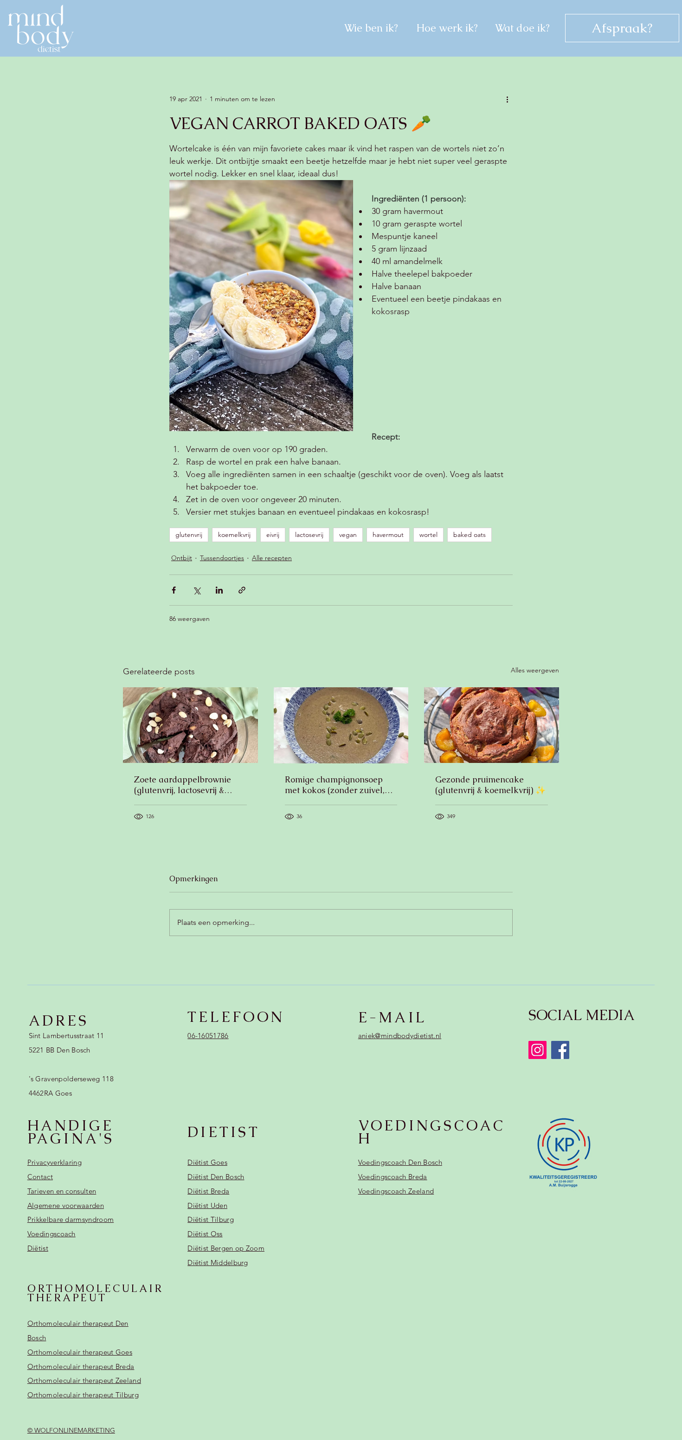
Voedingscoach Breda (392, 1176)
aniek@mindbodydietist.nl (399, 1035)
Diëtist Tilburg (210, 1219)
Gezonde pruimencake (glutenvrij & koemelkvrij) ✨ (490, 784)
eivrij (272, 534)
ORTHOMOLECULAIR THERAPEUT (95, 1293)
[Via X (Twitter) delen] (196, 590)
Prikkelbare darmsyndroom (70, 1219)
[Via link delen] (242, 590)
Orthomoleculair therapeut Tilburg (83, 1394)
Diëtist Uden (207, 1205)
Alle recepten (272, 558)
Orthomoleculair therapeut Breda (81, 1366)
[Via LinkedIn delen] (219, 590)
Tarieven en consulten (61, 1191)
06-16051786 (207, 1035)
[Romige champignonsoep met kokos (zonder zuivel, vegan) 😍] (341, 725)
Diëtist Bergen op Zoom (225, 1248)
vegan (348, 534)
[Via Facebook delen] (173, 590)
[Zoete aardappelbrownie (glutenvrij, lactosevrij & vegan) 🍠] (190, 725)
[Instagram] (537, 1050)
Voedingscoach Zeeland (396, 1191)
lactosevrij (309, 534)
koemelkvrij (234, 534)
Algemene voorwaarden (65, 1205)
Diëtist (37, 1248)
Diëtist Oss (204, 1233)
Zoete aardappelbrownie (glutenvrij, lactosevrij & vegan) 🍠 (182, 784)
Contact (40, 1176)
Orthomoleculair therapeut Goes (79, 1352)
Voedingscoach (51, 1233)
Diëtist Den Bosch (215, 1176)
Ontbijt (181, 558)
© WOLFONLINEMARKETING (71, 1430)
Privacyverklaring (54, 1162)
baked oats (469, 534)
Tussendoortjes (222, 558)
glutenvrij (188, 534)
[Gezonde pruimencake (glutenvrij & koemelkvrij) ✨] (491, 725)
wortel (428, 534)
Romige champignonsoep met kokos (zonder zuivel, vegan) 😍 (335, 784)
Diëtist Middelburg (217, 1262)
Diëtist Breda (208, 1191)
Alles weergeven (535, 670)
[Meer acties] (507, 99)
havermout (388, 534)
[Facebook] (560, 1050)
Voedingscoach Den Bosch (400, 1162)
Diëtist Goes (207, 1162)
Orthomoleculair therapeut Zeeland (84, 1380)
